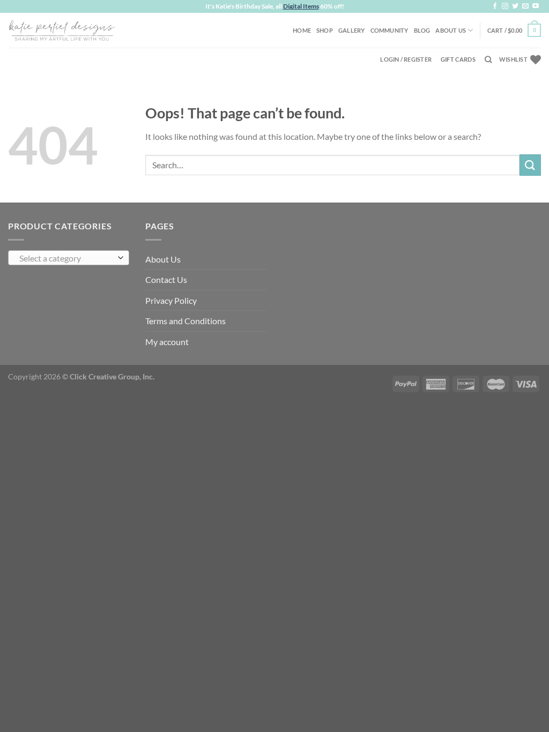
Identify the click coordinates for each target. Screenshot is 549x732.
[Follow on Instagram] (505, 6)
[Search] (488, 59)
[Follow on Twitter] (515, 6)
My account (167, 342)
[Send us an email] (525, 6)
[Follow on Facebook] (495, 6)
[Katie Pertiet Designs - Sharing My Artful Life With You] (61, 30)
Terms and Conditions (185, 321)
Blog (422, 30)
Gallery (351, 30)
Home (302, 30)
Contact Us (166, 279)
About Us (450, 30)
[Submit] (530, 164)
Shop (324, 30)
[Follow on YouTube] (535, 6)
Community (389, 30)
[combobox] (68, 257)
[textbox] (66, 258)
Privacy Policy (171, 300)
